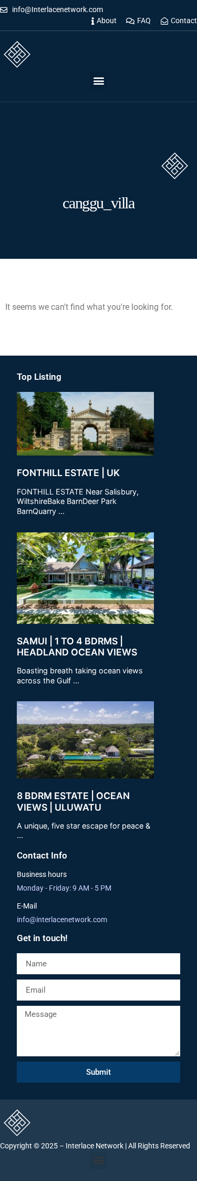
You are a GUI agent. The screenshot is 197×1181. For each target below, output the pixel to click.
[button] (98, 80)
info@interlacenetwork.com (62, 919)
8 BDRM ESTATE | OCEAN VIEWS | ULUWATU (73, 801)
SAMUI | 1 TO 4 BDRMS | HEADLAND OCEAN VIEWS (77, 646)
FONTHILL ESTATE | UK (68, 472)
